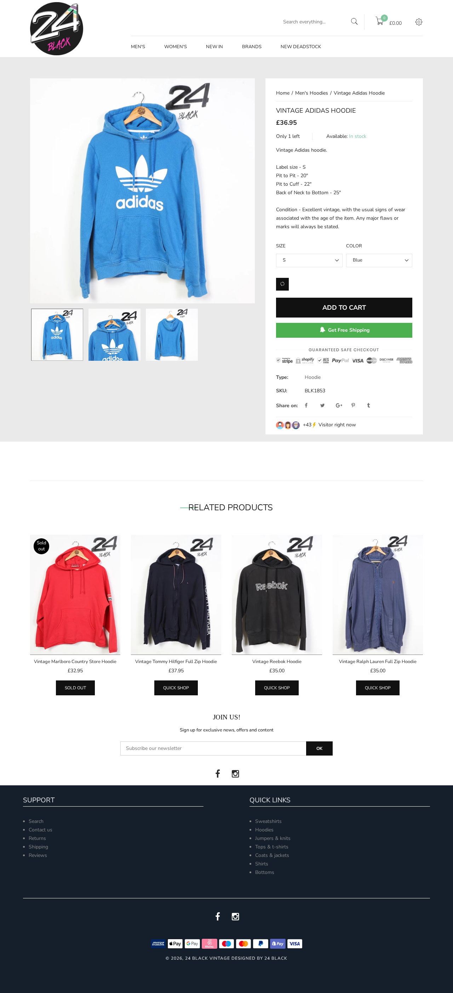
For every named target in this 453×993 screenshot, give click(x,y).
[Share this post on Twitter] (327, 405)
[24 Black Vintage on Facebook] (217, 774)
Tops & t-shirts (271, 846)
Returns (37, 838)
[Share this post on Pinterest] (358, 405)
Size (281, 246)
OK (319, 748)
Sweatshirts (268, 821)
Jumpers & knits (273, 838)
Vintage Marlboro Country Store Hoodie (75, 661)
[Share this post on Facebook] (312, 405)
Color (354, 246)
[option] (57, 335)
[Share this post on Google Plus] (343, 405)
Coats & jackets (272, 855)
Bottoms (264, 872)
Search (36, 821)
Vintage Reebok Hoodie (277, 661)
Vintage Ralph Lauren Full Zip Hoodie (378, 661)
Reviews (38, 855)
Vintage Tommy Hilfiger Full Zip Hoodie (176, 661)
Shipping (38, 846)
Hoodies (264, 829)
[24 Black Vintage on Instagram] (235, 774)
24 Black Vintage (207, 958)
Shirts (261, 863)
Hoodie (313, 377)
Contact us (40, 829)
